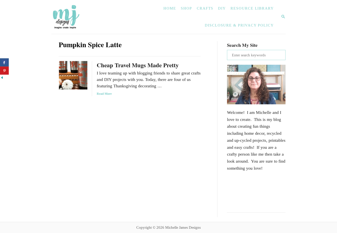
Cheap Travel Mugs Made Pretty (138, 65)
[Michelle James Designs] (78, 17)
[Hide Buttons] (2, 78)
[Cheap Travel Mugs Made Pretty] (73, 75)
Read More (104, 93)
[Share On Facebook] (4, 62)
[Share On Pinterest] (4, 70)
